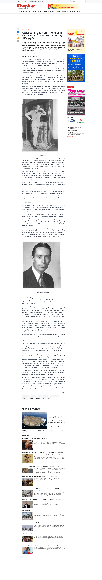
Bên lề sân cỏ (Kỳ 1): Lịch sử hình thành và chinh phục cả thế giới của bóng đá (42, 452)
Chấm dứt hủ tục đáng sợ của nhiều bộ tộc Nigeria (35, 438)
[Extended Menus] (82, 11)
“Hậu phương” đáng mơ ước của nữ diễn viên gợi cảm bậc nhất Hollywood (41, 545)
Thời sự (20, 11)
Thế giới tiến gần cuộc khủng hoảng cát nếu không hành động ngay (39, 476)
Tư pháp (25, 11)
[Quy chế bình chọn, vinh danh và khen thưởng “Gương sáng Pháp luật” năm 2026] (76, 41)
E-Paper (71, 87)
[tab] (75, 124)
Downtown (79, 127)
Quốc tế (34, 11)
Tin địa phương (77, 11)
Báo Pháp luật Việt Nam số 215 (75, 112)
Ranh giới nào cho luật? (28, 510)
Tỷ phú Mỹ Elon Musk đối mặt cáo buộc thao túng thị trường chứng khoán (41, 499)
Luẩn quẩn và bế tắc (27, 534)
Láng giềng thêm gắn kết (54, 427)
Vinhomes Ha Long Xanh (72, 130)
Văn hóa (54, 11)
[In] (18, 41)
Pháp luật (45, 11)
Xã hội (49, 11)
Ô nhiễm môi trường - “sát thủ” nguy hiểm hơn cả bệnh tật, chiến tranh (40, 488)
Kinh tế (58, 11)
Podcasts (39, 11)
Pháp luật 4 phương (27, 29)
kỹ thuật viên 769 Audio (75, 134)
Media (29, 11)
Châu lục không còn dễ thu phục (55, 430)
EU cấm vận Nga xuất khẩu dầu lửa (31, 523)
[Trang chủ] (16, 11)
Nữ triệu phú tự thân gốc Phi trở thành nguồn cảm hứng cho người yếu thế (41, 466)
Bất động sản (65, 11)
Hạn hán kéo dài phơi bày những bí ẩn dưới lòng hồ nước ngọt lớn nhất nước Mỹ (56, 422)
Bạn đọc (71, 11)
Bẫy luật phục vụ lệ (52, 413)
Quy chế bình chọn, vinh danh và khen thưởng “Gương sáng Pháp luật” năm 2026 (75, 49)
